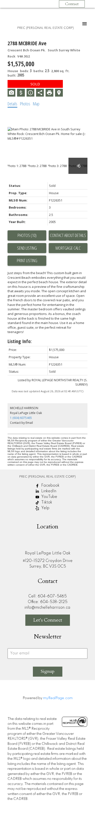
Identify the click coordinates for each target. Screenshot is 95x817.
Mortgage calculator (68, 248)
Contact (72, 4)
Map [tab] (36, 104)
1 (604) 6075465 (21, 418)
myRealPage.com (58, 698)
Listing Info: (20, 341)
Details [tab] (12, 104)
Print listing (27, 260)
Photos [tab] (25, 104)
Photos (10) (27, 235)
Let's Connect (47, 620)
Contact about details (68, 235)
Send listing (27, 248)
